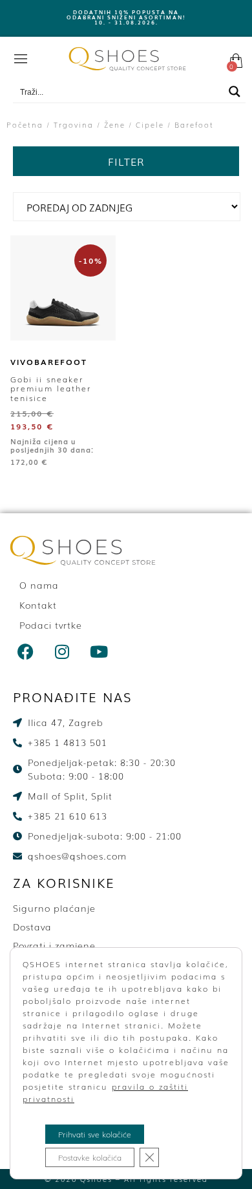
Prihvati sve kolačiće (94, 1134)
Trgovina (74, 124)
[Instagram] (63, 651)
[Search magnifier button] (235, 92)
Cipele (150, 124)
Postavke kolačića (89, 1157)
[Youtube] (99, 651)
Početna (24, 124)
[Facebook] (26, 651)
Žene (114, 124)
